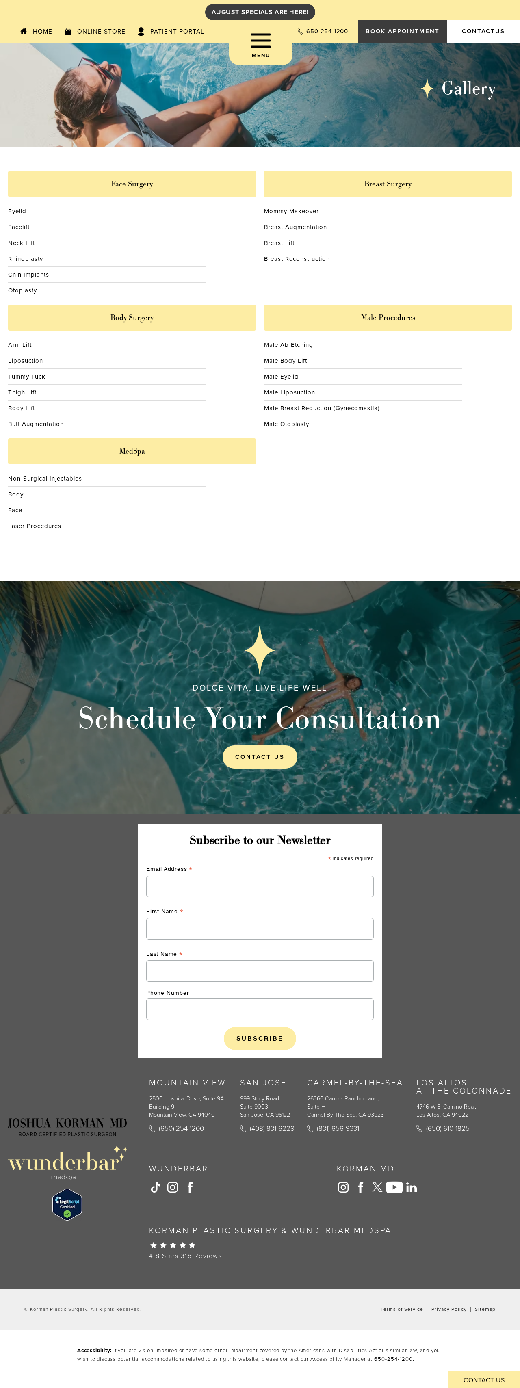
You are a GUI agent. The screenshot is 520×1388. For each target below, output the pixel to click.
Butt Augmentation (36, 424)
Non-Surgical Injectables (45, 478)
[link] (322, 31)
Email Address (169, 870)
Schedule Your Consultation (260, 718)
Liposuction (25, 360)
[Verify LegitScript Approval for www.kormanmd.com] (67, 1205)
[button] (260, 48)
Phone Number (167, 993)
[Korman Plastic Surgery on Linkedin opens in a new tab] (411, 1187)
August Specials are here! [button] (260, 12)
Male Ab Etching (288, 344)
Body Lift (21, 408)
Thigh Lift (22, 392)
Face (15, 510)
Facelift (19, 227)
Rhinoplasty (25, 258)
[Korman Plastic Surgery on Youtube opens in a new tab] (394, 1187)
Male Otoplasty (286, 424)
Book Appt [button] (403, 31)
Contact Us (260, 756)
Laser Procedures (34, 526)
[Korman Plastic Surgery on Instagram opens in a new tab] (172, 1187)
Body (16, 494)
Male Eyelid (281, 376)
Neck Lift (21, 242)
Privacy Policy (449, 1309)
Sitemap (485, 1309)
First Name (165, 912)
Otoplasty (22, 290)
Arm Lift (20, 344)
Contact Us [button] (484, 1380)
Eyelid (17, 211)
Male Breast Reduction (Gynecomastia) (322, 408)
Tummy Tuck (27, 376)
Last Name (164, 954)
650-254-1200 (393, 1359)
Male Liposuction (289, 392)
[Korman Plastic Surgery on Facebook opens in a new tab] (189, 1187)
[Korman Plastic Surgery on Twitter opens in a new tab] (377, 1187)
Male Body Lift (285, 360)
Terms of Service (402, 1309)
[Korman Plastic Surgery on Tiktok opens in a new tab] (155, 1187)
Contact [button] (483, 31)
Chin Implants (28, 274)
